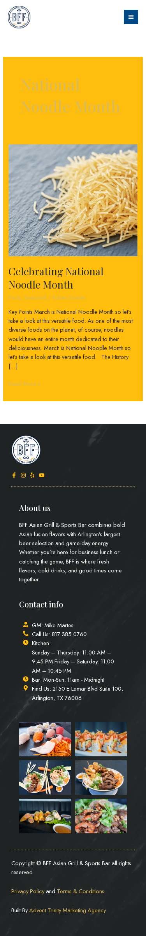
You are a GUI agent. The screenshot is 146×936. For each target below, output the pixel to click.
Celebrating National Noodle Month (56, 277)
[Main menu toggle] (131, 17)
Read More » (24, 383)
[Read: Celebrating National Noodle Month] (73, 199)
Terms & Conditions (80, 891)
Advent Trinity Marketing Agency (67, 910)
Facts (15, 297)
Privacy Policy (27, 891)
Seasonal (35, 297)
